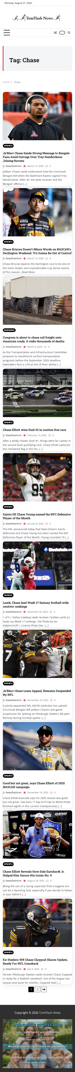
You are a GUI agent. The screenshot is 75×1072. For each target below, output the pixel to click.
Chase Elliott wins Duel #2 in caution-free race (34, 430)
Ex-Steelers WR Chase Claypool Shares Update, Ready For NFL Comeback (35, 961)
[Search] (68, 32)
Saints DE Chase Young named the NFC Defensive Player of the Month (37, 516)
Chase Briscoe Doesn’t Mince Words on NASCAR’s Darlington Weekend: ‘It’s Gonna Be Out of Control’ (37, 251)
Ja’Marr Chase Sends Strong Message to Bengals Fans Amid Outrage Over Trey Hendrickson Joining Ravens (36, 157)
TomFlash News (50, 1013)
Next (44, 989)
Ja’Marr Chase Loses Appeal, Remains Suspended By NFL (37, 692)
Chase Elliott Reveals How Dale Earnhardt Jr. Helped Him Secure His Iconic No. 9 (33, 873)
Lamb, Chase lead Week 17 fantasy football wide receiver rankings (36, 604)
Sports (8, 145)
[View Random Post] (55, 32)
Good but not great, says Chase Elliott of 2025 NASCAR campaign (34, 785)
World (8, 595)
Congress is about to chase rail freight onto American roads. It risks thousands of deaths (33, 339)
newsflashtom (13, 166)
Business (9, 330)
